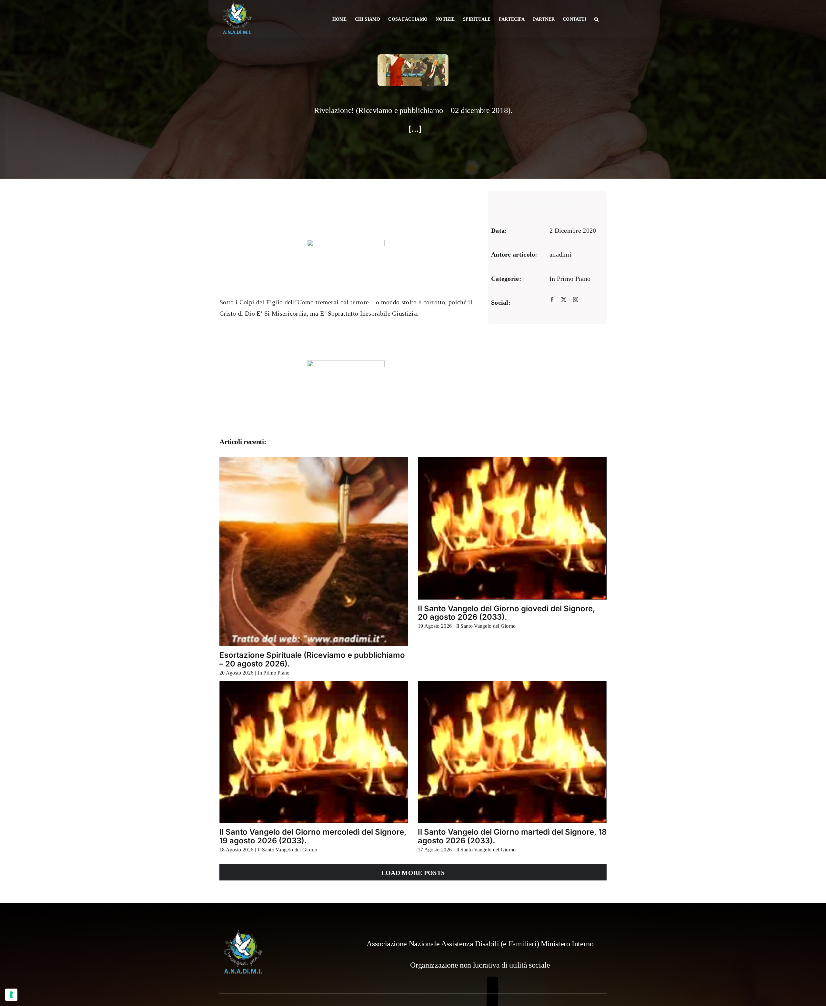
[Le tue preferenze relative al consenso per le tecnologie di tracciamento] (11, 995)
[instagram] (575, 299)
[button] (596, 18)
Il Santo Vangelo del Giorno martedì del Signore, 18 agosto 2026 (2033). (512, 836)
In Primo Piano (569, 278)
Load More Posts (413, 872)
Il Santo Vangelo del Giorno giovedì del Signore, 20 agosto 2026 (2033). (506, 613)
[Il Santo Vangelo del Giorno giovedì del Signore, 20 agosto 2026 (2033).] (512, 528)
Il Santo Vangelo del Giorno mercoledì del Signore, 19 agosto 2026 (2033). (313, 836)
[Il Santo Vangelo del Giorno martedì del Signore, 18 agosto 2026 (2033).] (512, 752)
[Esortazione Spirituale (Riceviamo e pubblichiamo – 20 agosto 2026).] (313, 551)
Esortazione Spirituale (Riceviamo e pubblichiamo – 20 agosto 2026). (312, 659)
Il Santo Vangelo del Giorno (486, 626)
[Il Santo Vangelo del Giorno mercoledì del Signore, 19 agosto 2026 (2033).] (313, 752)
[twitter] (563, 299)
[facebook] (552, 299)
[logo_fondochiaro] (243, 932)
